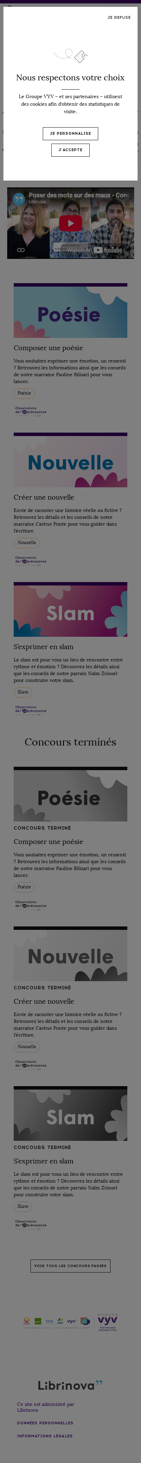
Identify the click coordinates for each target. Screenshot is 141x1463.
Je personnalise (70, 133)
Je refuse (119, 17)
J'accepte (70, 150)
